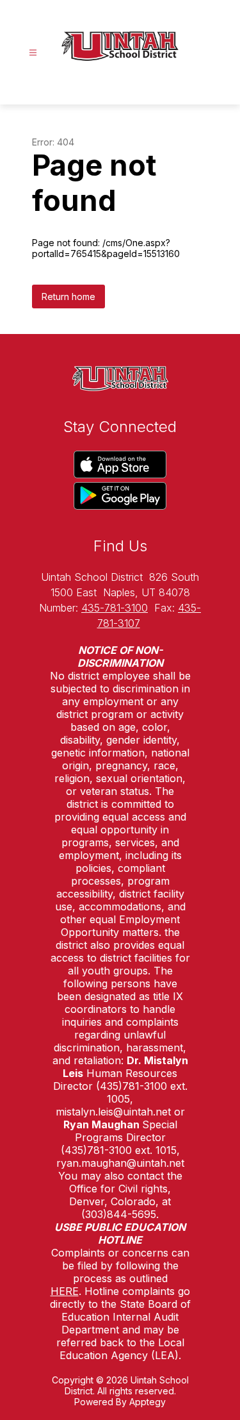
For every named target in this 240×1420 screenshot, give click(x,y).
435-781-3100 (114, 607)
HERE (65, 1291)
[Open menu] (33, 53)
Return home (68, 296)
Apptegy (147, 1401)
